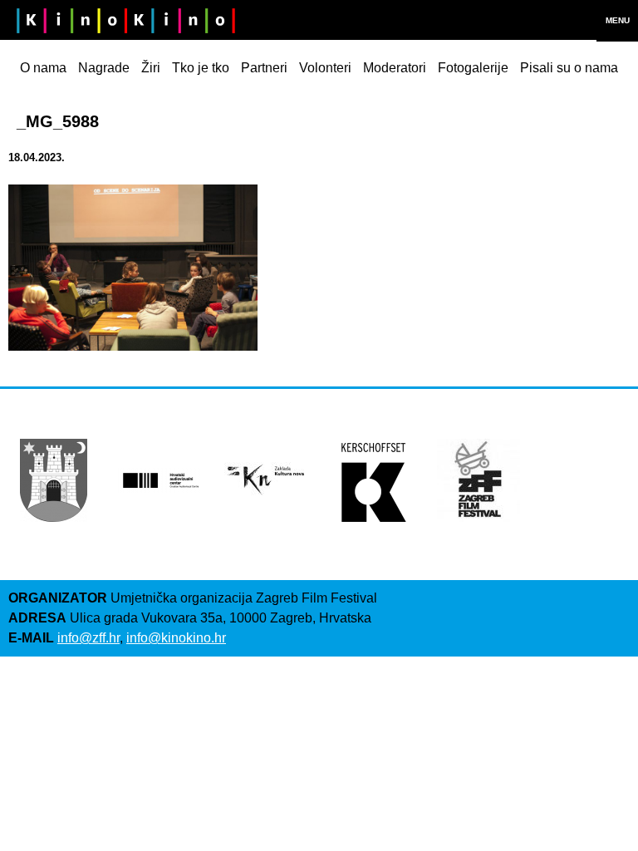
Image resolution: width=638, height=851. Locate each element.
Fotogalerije (473, 68)
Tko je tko (200, 68)
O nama (43, 68)
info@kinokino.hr (176, 638)
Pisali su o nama (569, 68)
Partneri (264, 68)
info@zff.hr (88, 638)
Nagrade (104, 68)
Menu (618, 20)
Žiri (150, 68)
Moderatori (394, 68)
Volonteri (325, 68)
